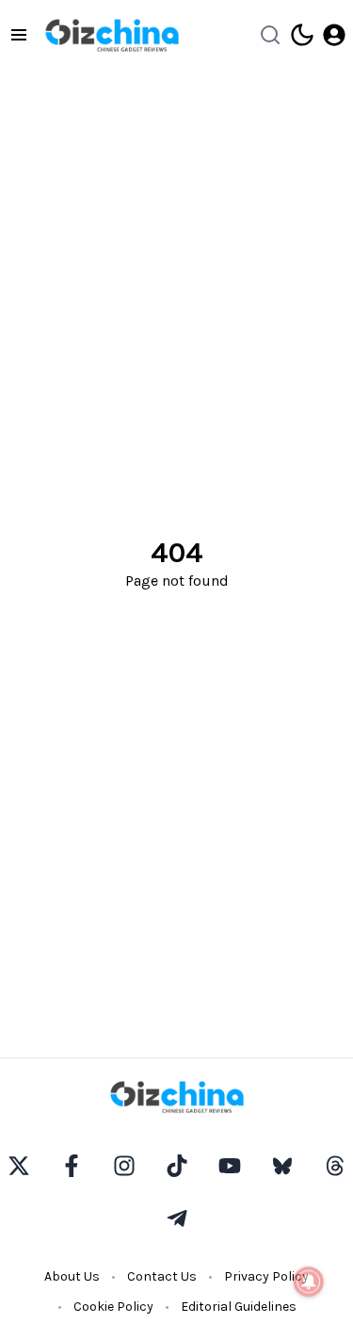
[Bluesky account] (282, 1165)
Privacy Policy (266, 1276)
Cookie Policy (113, 1307)
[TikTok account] (177, 1165)
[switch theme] (302, 35)
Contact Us (162, 1276)
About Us (72, 1276)
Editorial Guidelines (239, 1307)
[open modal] (334, 35)
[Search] (270, 35)
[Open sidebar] (19, 35)
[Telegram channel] (177, 1218)
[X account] (19, 1165)
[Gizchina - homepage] (112, 35)
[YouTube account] (229, 1165)
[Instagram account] (124, 1165)
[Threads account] (335, 1165)
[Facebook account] (71, 1165)
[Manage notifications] (309, 1282)
